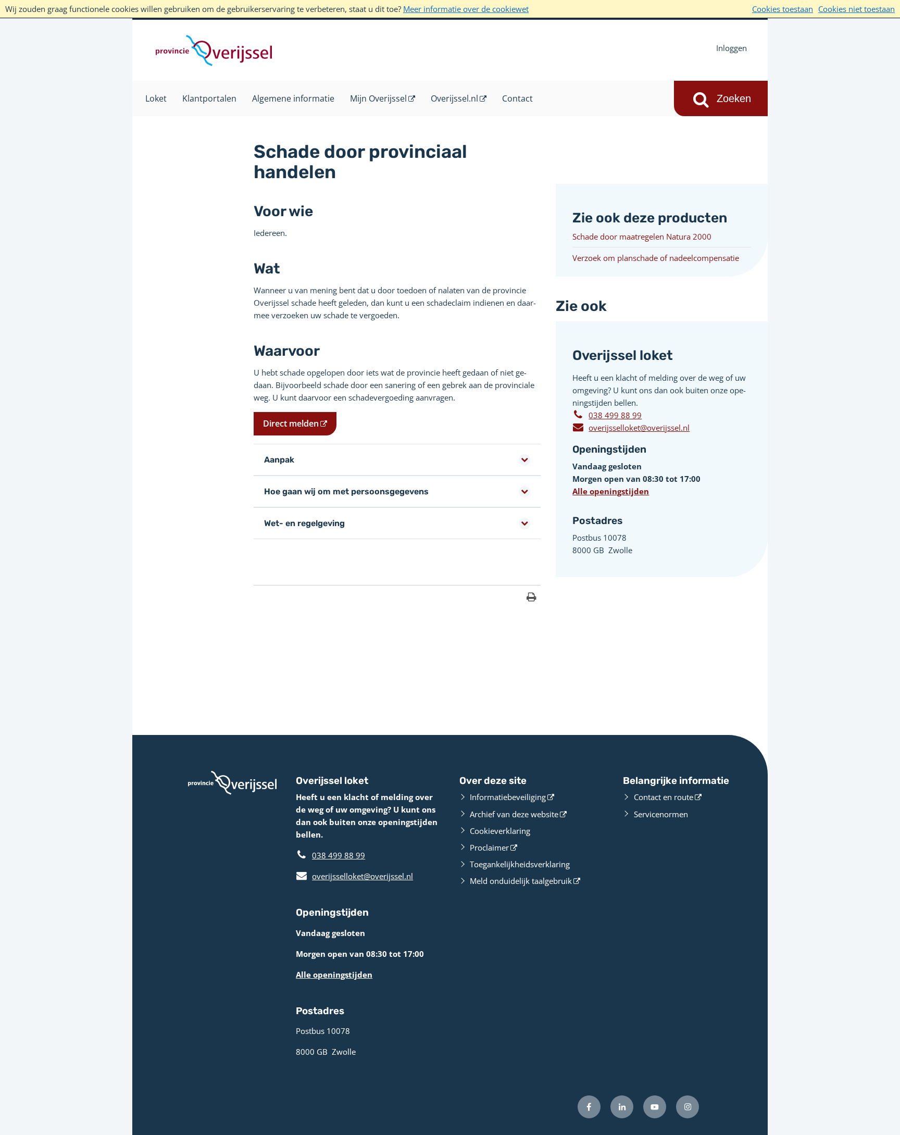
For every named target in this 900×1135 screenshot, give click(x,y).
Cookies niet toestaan (856, 9)
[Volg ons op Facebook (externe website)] (589, 1106)
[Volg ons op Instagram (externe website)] (687, 1106)
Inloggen (731, 48)
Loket (156, 98)
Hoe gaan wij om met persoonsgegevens (346, 491)
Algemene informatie (293, 98)
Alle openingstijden (610, 491)
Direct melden (291, 423)
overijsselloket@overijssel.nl (631, 427)
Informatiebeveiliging (508, 797)
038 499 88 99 (615, 415)
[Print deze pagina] (531, 598)
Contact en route (663, 797)
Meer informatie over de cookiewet (466, 9)
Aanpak (279, 460)
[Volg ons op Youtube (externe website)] (654, 1106)
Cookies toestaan (782, 9)
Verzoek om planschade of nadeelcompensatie (655, 258)
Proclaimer (489, 847)
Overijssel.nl (454, 98)
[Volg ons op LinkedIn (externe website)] (621, 1106)
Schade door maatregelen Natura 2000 (641, 236)
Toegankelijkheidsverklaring (520, 864)
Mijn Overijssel (378, 98)
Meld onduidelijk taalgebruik (521, 881)
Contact (517, 98)
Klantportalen (209, 98)
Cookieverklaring (500, 831)
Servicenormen (661, 814)
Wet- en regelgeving (304, 523)
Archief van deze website (514, 814)
